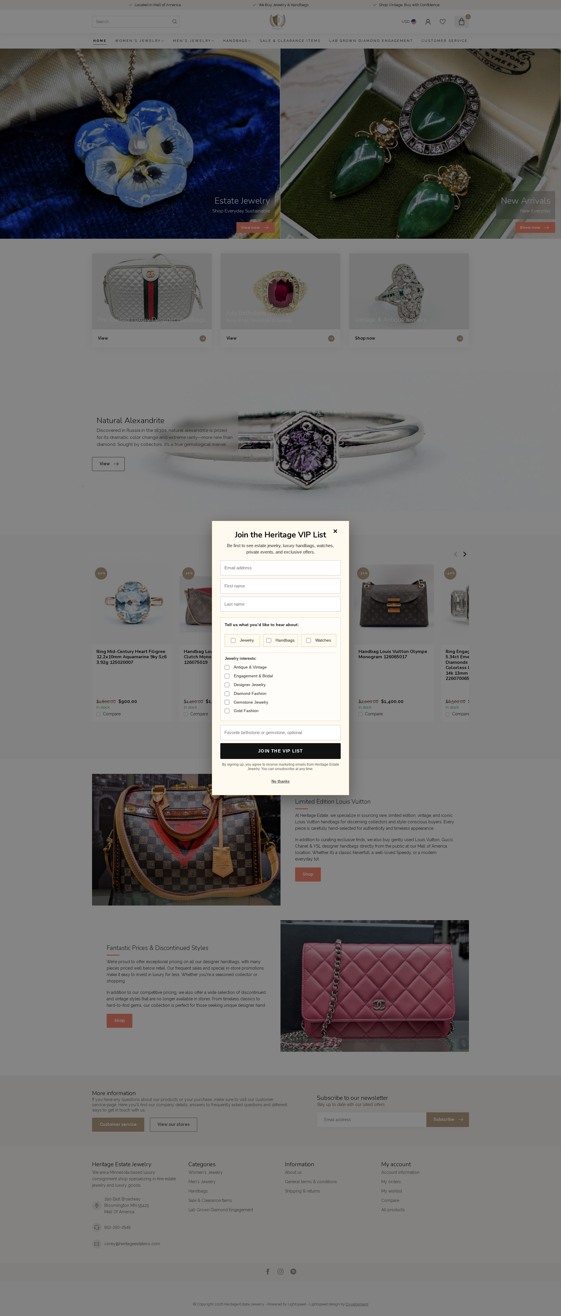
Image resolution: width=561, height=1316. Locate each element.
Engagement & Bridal (253, 676)
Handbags (285, 640)
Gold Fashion (246, 710)
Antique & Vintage (250, 667)
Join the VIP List (280, 750)
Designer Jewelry (250, 684)
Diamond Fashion (250, 693)
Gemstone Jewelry (251, 702)
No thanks (280, 781)
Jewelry (247, 640)
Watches (323, 640)
